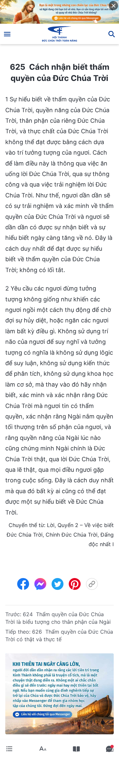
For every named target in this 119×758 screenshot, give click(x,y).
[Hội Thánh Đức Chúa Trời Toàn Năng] (59, 34)
